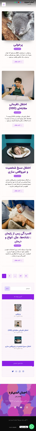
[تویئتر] (20, 2)
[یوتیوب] (18, 2)
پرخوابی (18, 314)
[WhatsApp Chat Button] (31, 426)
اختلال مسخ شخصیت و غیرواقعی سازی (18, 346)
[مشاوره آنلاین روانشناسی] (29, 3)
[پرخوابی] (18, 307)
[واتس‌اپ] (15, 2)
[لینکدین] (17, 2)
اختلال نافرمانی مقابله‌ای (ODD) (18, 330)
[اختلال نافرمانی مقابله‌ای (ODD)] (18, 323)
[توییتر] (13, 371)
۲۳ (20, 276)
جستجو (7, 288)
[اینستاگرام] (22, 2)
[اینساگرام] (23, 371)
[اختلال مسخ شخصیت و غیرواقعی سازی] (18, 340)
